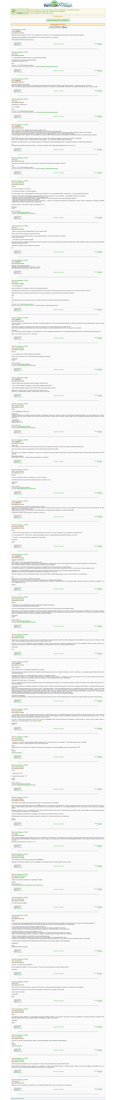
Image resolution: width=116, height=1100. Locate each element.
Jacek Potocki (18, 710)
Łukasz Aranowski (19, 182)
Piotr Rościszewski (19, 636)
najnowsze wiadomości (54, 9)
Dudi (16, 53)
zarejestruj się (45, 11)
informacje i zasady (44, 9)
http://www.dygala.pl (17, 752)
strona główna (37, 9)
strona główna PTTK (38, 13)
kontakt (51, 13)
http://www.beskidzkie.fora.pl (19, 841)
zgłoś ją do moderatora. (18, 45)
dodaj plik (77, 9)
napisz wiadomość (70, 9)
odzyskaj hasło (52, 11)
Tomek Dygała (18, 738)
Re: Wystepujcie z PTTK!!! (21, 52)
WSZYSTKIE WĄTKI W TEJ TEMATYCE (58, 20)
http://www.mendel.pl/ (24, 212)
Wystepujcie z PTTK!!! (20, 29)
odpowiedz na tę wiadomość (59, 70)
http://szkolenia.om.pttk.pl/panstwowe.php (47, 66)
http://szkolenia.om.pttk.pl (27, 65)
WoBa (16, 833)
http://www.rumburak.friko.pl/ (26, 39)
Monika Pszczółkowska (20, 876)
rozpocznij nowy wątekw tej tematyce (98, 44)
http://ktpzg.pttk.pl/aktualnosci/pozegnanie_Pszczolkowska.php (27, 885)
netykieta (47, 13)
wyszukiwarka (63, 9)
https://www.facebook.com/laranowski (26, 213)
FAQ (44, 13)
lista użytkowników (38, 11)
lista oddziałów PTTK (60, 11)
